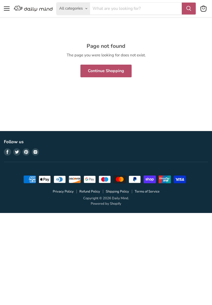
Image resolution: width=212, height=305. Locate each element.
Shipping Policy (117, 191)
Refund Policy (89, 191)
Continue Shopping (106, 71)
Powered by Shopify (106, 203)
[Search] (189, 8)
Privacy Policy (63, 191)
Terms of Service (147, 191)
